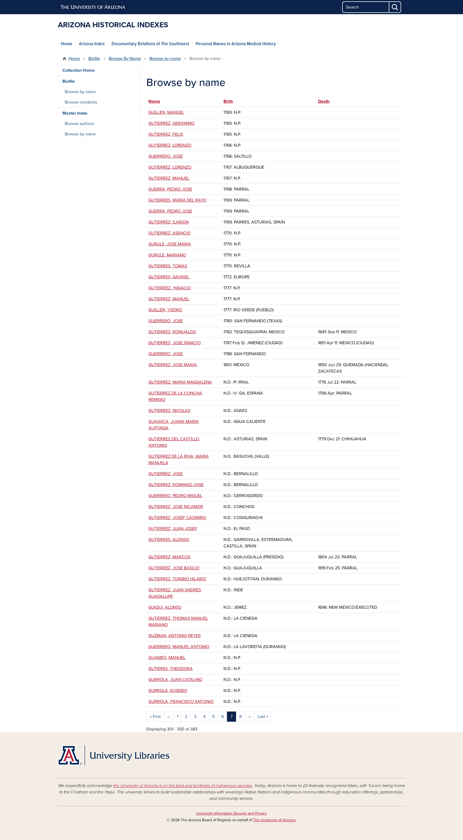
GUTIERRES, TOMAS (167, 266)
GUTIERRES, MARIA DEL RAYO (177, 200)
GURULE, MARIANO (167, 255)
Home (66, 44)
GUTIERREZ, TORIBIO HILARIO (177, 579)
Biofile (94, 58)
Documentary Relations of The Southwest (150, 44)
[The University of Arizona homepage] (93, 7)
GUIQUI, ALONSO (164, 607)
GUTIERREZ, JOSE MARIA (172, 365)
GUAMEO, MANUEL (166, 657)
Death (324, 101)
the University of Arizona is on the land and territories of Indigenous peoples (182, 785)
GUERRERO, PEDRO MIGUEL (175, 495)
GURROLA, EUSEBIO (167, 690)
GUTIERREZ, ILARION (168, 222)
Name (154, 101)
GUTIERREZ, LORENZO (169, 145)
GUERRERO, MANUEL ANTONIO (178, 646)
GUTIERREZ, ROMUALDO (172, 332)
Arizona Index (92, 44)
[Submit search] (395, 7)
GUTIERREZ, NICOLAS (169, 410)
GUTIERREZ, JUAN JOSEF (172, 528)
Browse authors (79, 123)
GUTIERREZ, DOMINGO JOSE (176, 484)
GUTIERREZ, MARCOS (169, 557)
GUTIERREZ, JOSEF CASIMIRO (177, 517)
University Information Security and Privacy (231, 813)
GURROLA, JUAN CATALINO (175, 679)
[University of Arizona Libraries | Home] (113, 755)
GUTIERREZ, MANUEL (168, 178)
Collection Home (78, 70)
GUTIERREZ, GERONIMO (171, 123)
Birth (230, 101)
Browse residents (81, 102)
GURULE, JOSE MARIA (169, 244)
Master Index (74, 113)
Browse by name (165, 58)
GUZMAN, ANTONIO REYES (174, 635)
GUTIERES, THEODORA (170, 668)
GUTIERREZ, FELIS (165, 134)
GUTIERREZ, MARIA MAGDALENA (180, 382)
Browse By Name (125, 58)
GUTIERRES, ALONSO (168, 539)
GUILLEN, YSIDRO (165, 310)
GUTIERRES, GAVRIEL (168, 277)
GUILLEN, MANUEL (166, 112)
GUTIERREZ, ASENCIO (169, 233)
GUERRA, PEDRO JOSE (170, 189)
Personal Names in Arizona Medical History (236, 44)
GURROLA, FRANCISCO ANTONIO (181, 701)
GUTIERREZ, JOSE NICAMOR (175, 506)
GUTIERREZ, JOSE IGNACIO (174, 343)
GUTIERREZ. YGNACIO (169, 288)
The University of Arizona (274, 820)
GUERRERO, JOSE (165, 156)
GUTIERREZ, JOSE (165, 473)
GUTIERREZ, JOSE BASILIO (173, 568)
